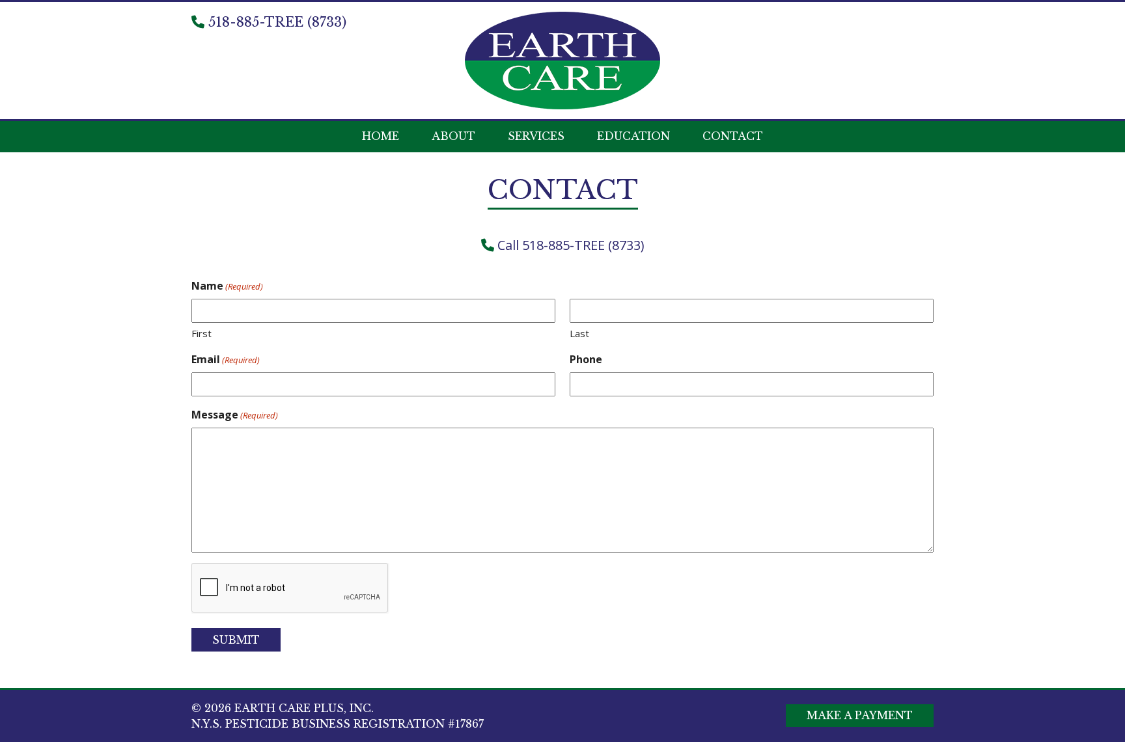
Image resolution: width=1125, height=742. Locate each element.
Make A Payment (860, 715)
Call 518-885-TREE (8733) (569, 245)
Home (380, 136)
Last (579, 333)
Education (633, 136)
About (453, 136)
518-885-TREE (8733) (275, 22)
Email (225, 359)
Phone (586, 359)
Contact (732, 136)
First (201, 333)
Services (536, 136)
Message (234, 414)
